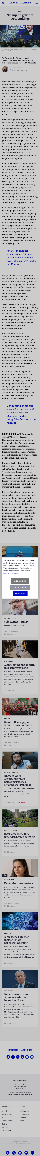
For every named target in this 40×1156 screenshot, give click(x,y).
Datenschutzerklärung (11, 573)
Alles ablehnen (20, 581)
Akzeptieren (20, 594)
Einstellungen (20, 587)
